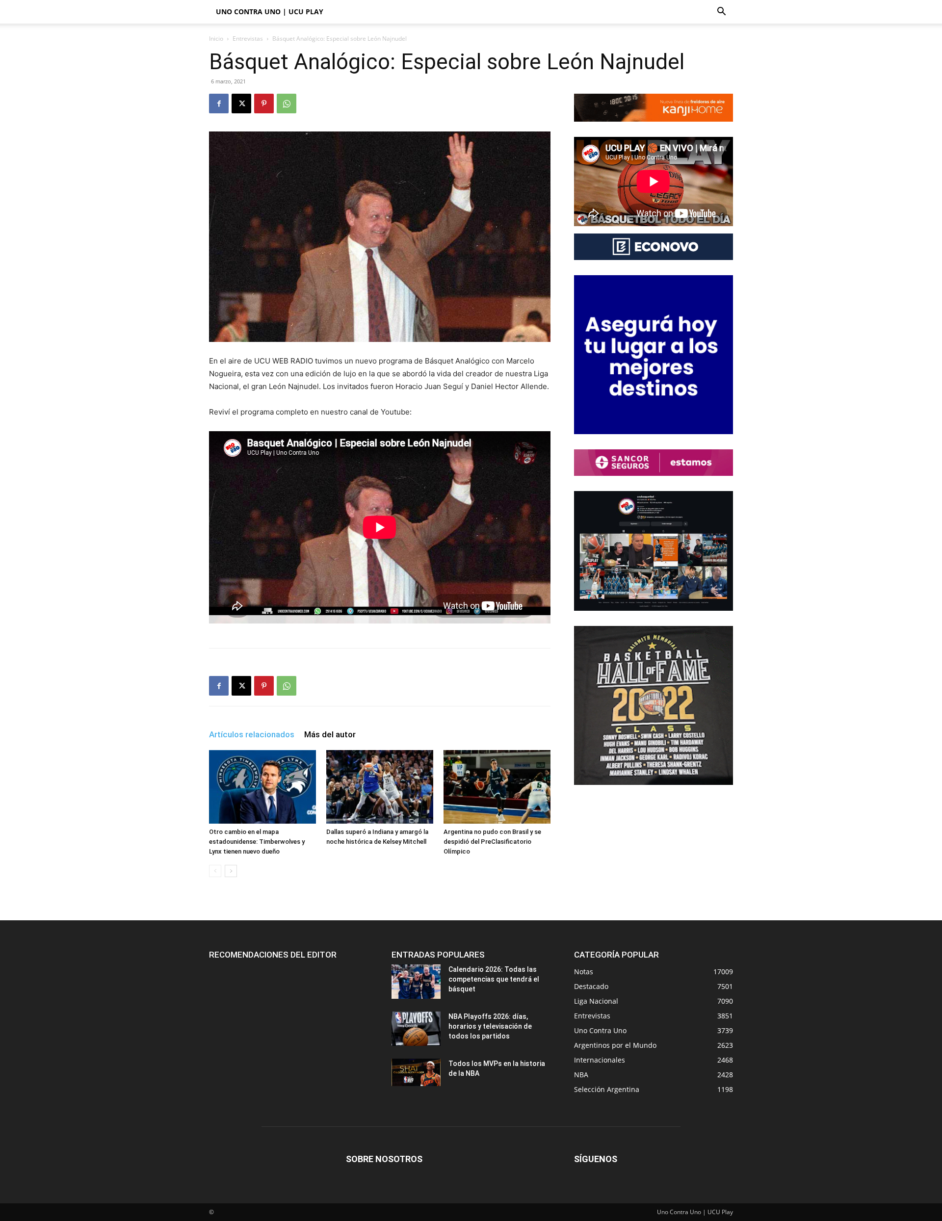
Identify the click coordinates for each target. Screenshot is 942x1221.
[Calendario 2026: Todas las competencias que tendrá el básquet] (416, 981)
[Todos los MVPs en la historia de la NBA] (416, 1072)
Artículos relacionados (251, 734)
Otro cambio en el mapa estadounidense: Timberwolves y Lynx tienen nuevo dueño (257, 841)
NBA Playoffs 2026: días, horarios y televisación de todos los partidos (490, 1026)
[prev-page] (215, 871)
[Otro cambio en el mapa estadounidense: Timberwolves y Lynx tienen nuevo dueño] (262, 787)
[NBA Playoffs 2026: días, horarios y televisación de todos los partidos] (416, 1029)
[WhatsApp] (286, 103)
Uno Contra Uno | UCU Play (269, 11)
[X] (241, 103)
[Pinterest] (264, 103)
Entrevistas (248, 38)
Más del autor (330, 734)
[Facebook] (219, 103)
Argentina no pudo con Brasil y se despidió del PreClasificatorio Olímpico (492, 841)
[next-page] (231, 871)
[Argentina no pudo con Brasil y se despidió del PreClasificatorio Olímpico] (497, 787)
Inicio (216, 38)
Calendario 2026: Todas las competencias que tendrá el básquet (493, 979)
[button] (721, 12)
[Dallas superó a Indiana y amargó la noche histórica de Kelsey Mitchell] (379, 787)
